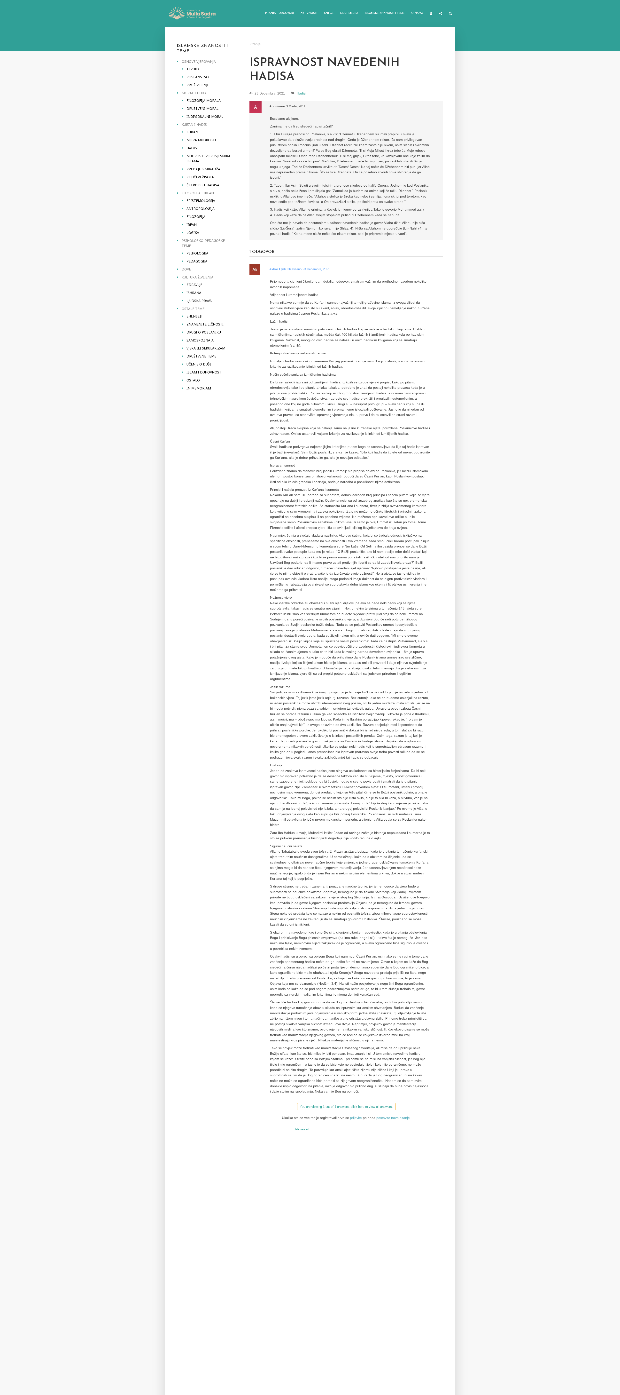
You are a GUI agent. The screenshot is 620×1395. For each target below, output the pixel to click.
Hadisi (301, 93)
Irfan (191, 224)
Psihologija (197, 253)
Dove (186, 269)
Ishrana (193, 292)
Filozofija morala (203, 100)
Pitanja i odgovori (279, 13)
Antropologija (200, 208)
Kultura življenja (197, 277)
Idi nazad (302, 1129)
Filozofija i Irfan (198, 193)
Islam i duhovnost (203, 372)
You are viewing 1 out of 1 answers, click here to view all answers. (346, 1107)
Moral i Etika (194, 93)
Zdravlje (194, 284)
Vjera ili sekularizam (205, 348)
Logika (192, 232)
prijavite (356, 1118)
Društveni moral (202, 108)
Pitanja (255, 44)
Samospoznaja (200, 340)
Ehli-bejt (194, 316)
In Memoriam (198, 388)
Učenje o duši (198, 364)
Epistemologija (200, 200)
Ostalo (193, 380)
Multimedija (349, 13)
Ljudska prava (199, 300)
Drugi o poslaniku (203, 332)
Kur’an (192, 132)
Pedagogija (196, 261)
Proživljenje (197, 85)
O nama (417, 13)
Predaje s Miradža (203, 169)
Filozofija (195, 216)
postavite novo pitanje (393, 1118)
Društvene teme (201, 356)
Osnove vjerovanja (199, 61)
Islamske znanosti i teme (384, 13)
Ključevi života (200, 177)
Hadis (191, 148)
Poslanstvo (197, 77)
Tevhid (192, 69)
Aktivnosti (309, 13)
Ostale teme (193, 308)
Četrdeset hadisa (202, 185)
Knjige (328, 13)
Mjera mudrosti (201, 140)
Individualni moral (204, 116)
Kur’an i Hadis (194, 124)
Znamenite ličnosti (205, 324)
